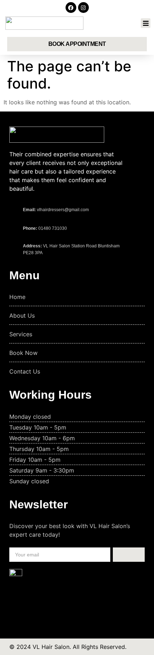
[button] (145, 23)
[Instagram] (83, 7)
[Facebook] (71, 7)
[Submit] (129, 554)
